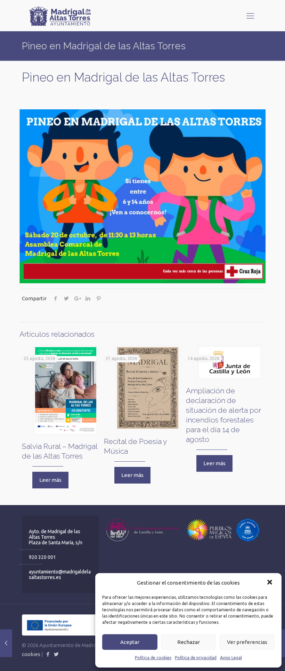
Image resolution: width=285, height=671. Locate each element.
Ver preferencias (247, 642)
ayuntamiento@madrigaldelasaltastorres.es (60, 574)
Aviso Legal (231, 657)
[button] (270, 583)
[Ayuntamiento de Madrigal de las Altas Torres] (60, 15)
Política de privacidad (196, 657)
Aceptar (129, 642)
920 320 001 (42, 557)
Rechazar (188, 642)
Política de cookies (153, 657)
